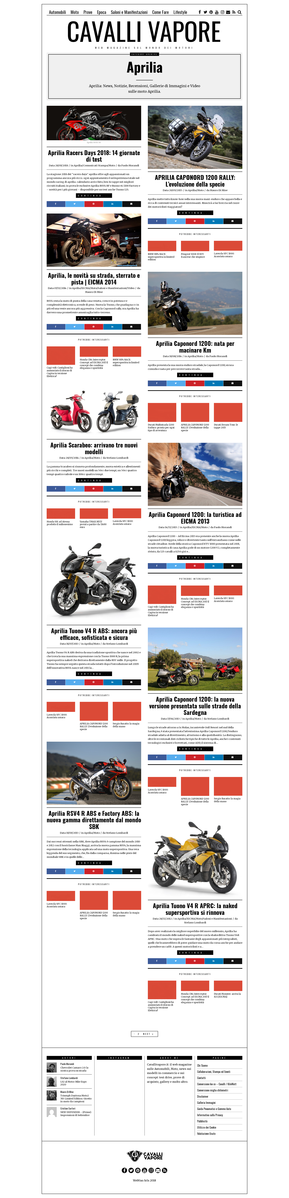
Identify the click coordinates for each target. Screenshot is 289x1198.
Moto (75, 12)
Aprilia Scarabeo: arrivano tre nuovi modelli (94, 448)
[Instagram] (222, 12)
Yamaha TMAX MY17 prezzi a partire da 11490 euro (93, 524)
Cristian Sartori (67, 1108)
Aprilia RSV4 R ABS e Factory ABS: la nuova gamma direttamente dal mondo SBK (94, 820)
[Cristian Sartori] (52, 1112)
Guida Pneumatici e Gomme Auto (214, 1109)
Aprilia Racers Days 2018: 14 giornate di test (94, 155)
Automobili (57, 12)
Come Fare (160, 12)
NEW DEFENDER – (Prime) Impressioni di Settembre (75, 1114)
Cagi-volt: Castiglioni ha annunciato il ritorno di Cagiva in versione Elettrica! (60, 372)
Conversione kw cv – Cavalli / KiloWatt (216, 1084)
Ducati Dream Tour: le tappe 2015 (226, 426)
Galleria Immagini (206, 1103)
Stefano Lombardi (69, 1078)
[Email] (228, 12)
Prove (87, 12)
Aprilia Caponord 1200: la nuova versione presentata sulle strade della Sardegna (195, 705)
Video (131, 288)
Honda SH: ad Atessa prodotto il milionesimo (60, 523)
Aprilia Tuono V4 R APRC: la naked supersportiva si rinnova (195, 909)
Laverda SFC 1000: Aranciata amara (224, 255)
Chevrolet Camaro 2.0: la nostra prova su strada (74, 1069)
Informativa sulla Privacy (210, 1115)
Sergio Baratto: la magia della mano (126, 725)
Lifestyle (180, 12)
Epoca (101, 12)
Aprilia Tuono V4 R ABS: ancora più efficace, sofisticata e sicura (94, 634)
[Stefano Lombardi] (52, 1082)
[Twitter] (205, 12)
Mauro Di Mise (67, 1092)
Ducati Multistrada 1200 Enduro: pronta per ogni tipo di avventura (161, 427)
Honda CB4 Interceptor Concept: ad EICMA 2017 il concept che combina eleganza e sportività (94, 364)
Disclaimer (202, 1096)
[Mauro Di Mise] (52, 1095)
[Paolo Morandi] (52, 1067)
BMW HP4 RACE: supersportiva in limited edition (161, 257)
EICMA (85, 288)
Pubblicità (202, 1121)
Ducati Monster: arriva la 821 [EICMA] (227, 995)
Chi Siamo (202, 1065)
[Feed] (234, 12)
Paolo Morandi (67, 1064)
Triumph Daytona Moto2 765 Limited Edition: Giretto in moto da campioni (76, 1098)
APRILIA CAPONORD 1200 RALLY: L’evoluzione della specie (195, 180)
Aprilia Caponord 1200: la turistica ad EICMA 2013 (195, 517)
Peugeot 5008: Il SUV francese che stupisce (193, 255)
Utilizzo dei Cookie (206, 1127)
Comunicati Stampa (95, 165)
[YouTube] (217, 12)
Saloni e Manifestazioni (129, 12)
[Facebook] (200, 12)
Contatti (201, 1078)
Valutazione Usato (206, 1134)
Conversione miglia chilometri (212, 1090)
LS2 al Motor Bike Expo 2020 (73, 1083)
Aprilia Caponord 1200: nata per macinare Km (195, 346)
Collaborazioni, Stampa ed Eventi (213, 1072)
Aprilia (78, 165)
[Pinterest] (211, 12)
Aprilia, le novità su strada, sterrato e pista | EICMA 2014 (94, 278)
